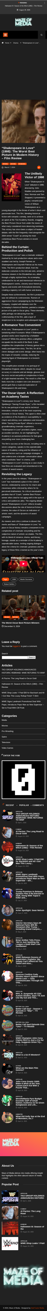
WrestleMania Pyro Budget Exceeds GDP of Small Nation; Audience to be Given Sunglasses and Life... (30, 1102)
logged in (16, 646)
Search (5, 654)
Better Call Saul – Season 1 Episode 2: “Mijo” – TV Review (29, 1011)
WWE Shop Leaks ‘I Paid (32, 1243)
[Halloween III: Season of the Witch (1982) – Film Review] (10, 1228)
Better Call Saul (22, 1006)
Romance (22, 164)
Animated (19, 1114)
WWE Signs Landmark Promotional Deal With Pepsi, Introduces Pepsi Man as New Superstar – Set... (30, 877)
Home (7, 43)
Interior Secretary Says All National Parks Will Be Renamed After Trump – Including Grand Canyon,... (29, 926)
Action (18, 1066)
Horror (19, 843)
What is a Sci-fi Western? (28, 1055)
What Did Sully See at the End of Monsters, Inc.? (30, 1117)
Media (4, 720)
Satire (4, 737)
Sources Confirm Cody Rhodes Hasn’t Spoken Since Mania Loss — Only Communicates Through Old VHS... (30, 978)
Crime (17, 616)
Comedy (19, 829)
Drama (15, 43)
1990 (14, 579)
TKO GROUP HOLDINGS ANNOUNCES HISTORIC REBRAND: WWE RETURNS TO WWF (29, 817)
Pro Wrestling (7, 731)
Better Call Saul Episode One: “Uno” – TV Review (30, 1025)
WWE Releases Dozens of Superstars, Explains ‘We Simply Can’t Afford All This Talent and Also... (29, 960)
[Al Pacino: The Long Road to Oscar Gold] (10, 1212)
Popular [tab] (24, 805)
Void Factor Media (37, 1308)
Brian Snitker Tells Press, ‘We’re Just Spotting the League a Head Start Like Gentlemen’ (28, 943)
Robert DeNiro (9, 584)
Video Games (7, 748)
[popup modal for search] (41, 35)
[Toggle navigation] (5, 34)
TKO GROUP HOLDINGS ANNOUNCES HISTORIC (32, 1197)
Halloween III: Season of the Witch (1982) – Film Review (23, 6)
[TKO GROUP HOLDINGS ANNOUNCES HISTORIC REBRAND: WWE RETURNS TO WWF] (10, 1197)
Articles (8, 616)
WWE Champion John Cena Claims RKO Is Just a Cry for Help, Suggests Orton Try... (30, 1040)
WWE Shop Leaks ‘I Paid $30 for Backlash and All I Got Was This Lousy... (30, 861)
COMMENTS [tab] (38, 805)
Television (6, 742)
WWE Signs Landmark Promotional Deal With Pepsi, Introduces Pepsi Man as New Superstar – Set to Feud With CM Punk (23, 704)
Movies (13, 164)
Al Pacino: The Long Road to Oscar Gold (19, 678)
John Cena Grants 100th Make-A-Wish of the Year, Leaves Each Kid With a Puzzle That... (28, 1084)
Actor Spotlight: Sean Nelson (30, 910)
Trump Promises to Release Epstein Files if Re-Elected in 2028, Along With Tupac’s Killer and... (30, 894)
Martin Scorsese (26, 579)
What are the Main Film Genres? (27, 1069)
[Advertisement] (23, 77)
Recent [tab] (10, 805)
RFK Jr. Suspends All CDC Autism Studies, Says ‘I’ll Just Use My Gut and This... (30, 996)
